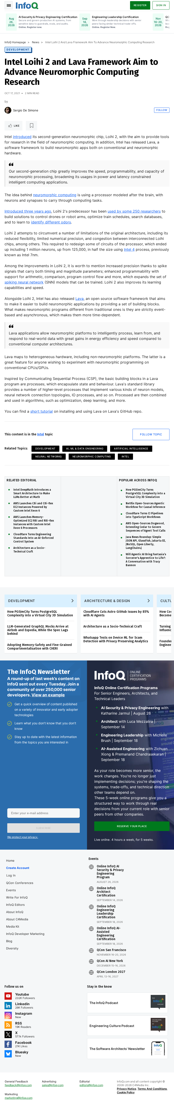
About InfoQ (14, 912)
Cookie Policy (126, 1092)
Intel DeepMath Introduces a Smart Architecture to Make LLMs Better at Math (32, 493)
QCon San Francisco (111, 950)
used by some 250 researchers (134, 211)
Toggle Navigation (9, 5)
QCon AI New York (110, 961)
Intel (40, 434)
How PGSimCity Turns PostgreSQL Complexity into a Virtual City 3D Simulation (145, 493)
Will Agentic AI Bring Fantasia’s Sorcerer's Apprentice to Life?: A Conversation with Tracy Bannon (146, 560)
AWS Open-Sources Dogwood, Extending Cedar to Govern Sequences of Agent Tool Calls (145, 527)
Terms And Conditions (152, 1088)
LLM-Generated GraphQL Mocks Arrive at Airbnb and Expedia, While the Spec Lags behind (37, 630)
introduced (22, 136)
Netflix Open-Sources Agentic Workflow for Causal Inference (145, 505)
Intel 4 (129, 249)
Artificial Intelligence (131, 448)
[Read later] (31, 126)
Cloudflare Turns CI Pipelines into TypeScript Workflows (144, 515)
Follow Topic (151, 434)
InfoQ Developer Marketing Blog (25, 937)
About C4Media (17, 919)
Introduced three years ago (28, 211)
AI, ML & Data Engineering (85, 448)
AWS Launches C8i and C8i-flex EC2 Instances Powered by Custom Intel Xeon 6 (33, 507)
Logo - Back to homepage (27, 5)
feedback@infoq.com (18, 1085)
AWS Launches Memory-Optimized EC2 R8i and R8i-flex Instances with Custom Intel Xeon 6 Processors (33, 522)
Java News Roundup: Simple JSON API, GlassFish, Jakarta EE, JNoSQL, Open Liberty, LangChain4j (146, 542)
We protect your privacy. (22, 837)
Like (16, 125)
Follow (161, 110)
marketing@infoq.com (18, 1097)
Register (140, 5)
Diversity (12, 948)
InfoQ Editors (15, 904)
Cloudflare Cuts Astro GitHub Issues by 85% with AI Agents (116, 613)
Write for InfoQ (17, 897)
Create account (17, 868)
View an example (48, 695)
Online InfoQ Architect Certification (106, 891)
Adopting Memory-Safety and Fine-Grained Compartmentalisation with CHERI (39, 646)
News (35, 42)
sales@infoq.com (52, 1085)
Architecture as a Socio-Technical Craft (29, 549)
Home (10, 860)
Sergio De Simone (25, 110)
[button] (43, 828)
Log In (11, 875)
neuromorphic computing (54, 195)
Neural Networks (48, 456)
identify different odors (51, 222)
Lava (79, 298)
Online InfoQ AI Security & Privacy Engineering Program (110, 872)
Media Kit (12, 926)
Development (18, 49)
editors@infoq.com (91, 1085)
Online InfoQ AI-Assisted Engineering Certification (109, 933)
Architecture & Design (107, 601)
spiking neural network (24, 282)
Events (11, 890)
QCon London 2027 (111, 972)
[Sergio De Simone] (8, 110)
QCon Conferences (19, 883)
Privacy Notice (126, 1088)
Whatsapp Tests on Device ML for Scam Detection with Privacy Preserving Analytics (115, 639)
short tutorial (41, 411)
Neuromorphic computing (91, 456)
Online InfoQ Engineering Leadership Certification (106, 912)
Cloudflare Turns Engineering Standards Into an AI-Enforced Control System (33, 538)
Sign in (161, 5)
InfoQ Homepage (15, 42)
